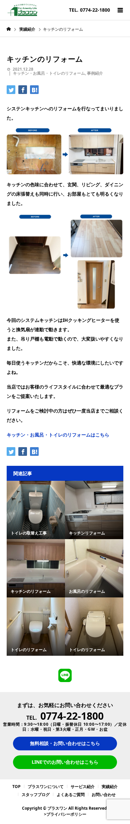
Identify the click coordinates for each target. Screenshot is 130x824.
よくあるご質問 (71, 794)
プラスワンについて (46, 786)
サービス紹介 (83, 786)
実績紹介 (110, 786)
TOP (16, 786)
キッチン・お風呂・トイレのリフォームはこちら (58, 434)
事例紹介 (95, 73)
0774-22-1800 (72, 716)
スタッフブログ (36, 794)
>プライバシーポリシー (65, 814)
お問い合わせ (104, 794)
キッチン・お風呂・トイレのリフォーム (49, 73)
